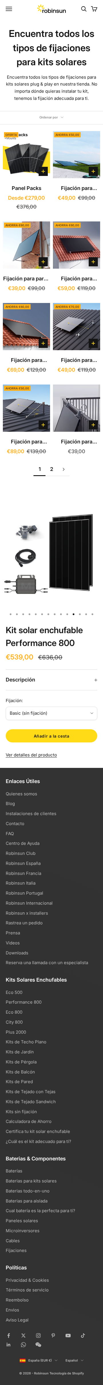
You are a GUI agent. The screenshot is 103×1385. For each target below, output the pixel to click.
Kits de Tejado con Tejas (31, 1091)
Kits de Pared (19, 1081)
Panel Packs (26, 188)
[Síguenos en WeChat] (38, 1345)
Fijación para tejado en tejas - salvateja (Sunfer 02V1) (26, 361)
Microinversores (22, 1230)
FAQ (10, 833)
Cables (13, 1240)
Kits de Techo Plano (26, 1042)
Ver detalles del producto (31, 755)
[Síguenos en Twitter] (23, 1335)
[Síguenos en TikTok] (83, 1335)
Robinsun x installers (27, 913)
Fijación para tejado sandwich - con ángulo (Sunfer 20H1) (26, 442)
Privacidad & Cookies (27, 1280)
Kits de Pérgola (21, 1062)
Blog (10, 803)
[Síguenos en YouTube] (68, 1335)
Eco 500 (14, 992)
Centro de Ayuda (22, 843)
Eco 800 (14, 1012)
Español (72, 1360)
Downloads (17, 953)
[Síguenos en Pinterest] (53, 1335)
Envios (12, 1310)
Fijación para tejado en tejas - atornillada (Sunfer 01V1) (77, 279)
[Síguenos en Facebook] (8, 1335)
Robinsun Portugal (24, 893)
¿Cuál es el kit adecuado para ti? (38, 1141)
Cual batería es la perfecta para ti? (40, 1210)
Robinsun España (23, 863)
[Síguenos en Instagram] (38, 1335)
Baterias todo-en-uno (27, 1191)
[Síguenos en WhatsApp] (23, 1345)
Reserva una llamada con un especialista (47, 962)
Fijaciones (16, 1250)
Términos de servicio (27, 1290)
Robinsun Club (20, 853)
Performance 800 (23, 1002)
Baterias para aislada (26, 1201)
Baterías (14, 1171)
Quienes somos (21, 793)
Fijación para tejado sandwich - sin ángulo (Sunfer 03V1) (76, 361)
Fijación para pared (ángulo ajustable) (26, 279)
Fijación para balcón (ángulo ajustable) (76, 442)
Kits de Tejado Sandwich (31, 1101)
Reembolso (17, 1300)
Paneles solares (22, 1220)
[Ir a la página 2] (64, 469)
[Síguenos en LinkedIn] (8, 1345)
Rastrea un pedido (24, 923)
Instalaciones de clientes (31, 813)
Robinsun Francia (23, 873)
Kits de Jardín (20, 1052)
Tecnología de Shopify (66, 1373)
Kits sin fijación (21, 1111)
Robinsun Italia (20, 883)
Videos (13, 943)
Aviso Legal (17, 1320)
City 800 (14, 1022)
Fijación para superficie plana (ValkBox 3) (76, 189)
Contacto (15, 823)
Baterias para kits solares (31, 1181)
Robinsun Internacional (29, 903)
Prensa (13, 933)
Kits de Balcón (20, 1072)
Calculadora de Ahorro (29, 1121)
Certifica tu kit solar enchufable (38, 1131)
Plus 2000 (16, 1032)
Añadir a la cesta (52, 736)
